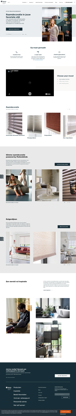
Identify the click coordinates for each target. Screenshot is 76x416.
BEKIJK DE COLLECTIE (64, 226)
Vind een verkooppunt (62, 375)
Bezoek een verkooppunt (14, 29)
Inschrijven (65, 397)
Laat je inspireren (46, 290)
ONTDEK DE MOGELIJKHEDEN (62, 164)
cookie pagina (45, 411)
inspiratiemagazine (39, 59)
